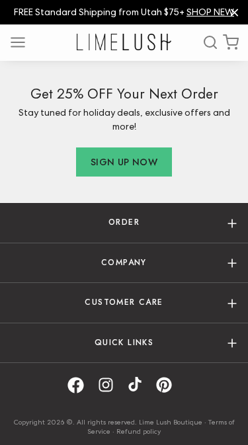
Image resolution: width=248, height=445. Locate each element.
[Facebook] (80, 385)
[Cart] (231, 42)
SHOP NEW (210, 12)
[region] (124, 12)
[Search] (205, 42)
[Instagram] (110, 385)
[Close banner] (234, 12)
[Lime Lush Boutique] (124, 42)
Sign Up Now (124, 162)
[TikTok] (139, 385)
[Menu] (22, 42)
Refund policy (138, 431)
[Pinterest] (168, 385)
